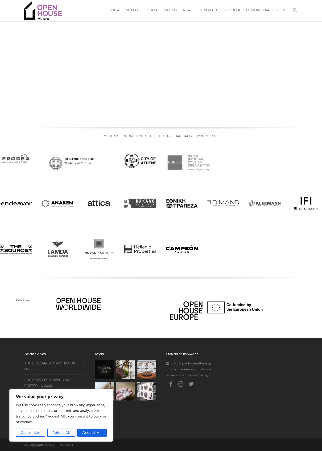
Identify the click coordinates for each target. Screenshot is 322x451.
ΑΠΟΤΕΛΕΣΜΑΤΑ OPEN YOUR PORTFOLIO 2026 (47, 382)
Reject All (61, 432)
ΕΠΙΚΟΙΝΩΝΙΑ (257, 10)
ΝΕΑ (186, 10)
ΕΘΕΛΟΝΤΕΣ (207, 10)
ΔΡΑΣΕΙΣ (132, 10)
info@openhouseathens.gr (191, 363)
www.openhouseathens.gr (190, 375)
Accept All (92, 432)
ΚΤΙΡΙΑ (152, 10)
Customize (30, 432)
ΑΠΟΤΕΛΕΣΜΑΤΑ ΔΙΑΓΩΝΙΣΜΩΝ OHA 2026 (49, 366)
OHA (115, 10)
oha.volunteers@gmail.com (190, 369)
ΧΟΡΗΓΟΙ (232, 10)
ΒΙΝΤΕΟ (170, 10)
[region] (61, 415)
